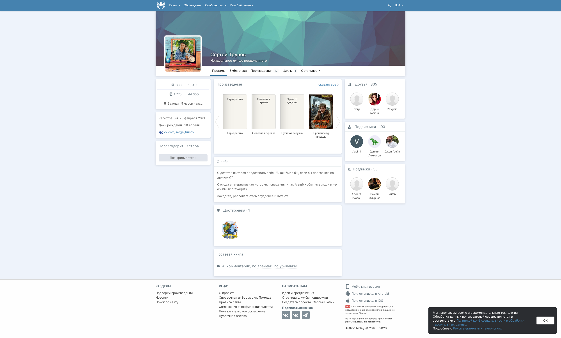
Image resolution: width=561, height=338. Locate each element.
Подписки (361, 169)
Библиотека (238, 70)
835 (374, 84)
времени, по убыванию (277, 266)
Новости (162, 297)
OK (545, 320)
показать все (326, 84)
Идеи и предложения (298, 293)
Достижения (234, 210)
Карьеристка (235, 133)
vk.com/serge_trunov (179, 132)
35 (375, 169)
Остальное (309, 70)
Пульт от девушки (292, 133)
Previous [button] (217, 121)
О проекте (226, 293)
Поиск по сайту (167, 302)
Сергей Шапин (323, 302)
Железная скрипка (263, 133)
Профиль (218, 70)
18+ (348, 306)
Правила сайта (230, 302)
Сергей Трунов (228, 54)
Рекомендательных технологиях (477, 328)
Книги (173, 5)
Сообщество (214, 5)
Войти (399, 5)
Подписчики (365, 126)
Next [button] (338, 121)
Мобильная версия (365, 286)
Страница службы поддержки (305, 297)
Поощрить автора (183, 157)
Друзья (361, 84)
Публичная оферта (233, 316)
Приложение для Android (370, 293)
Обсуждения (193, 5)
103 (382, 126)
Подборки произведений (174, 293)
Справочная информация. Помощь (245, 297)
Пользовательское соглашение (242, 311)
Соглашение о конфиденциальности (246, 306)
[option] (234, 114)
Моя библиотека (241, 5)
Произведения (229, 84)
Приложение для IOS (367, 300)
